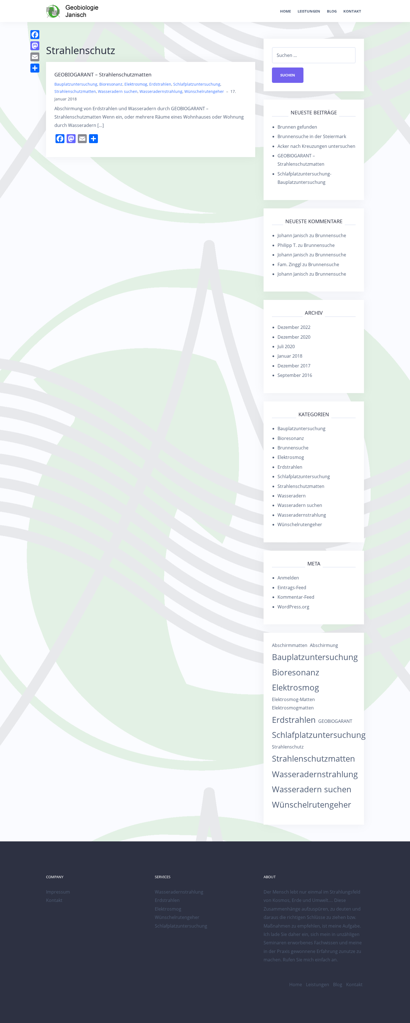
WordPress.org (293, 607)
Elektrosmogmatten (293, 708)
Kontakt (352, 11)
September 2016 (295, 375)
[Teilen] (34, 68)
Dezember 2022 (294, 327)
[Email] (34, 56)
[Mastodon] (34, 45)
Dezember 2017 (294, 366)
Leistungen (309, 11)
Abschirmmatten (289, 645)
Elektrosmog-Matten (293, 699)
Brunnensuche (330, 235)
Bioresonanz (110, 84)
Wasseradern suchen (118, 91)
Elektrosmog (135, 84)
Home (285, 11)
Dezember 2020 (294, 337)
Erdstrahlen (160, 84)
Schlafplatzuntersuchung (196, 84)
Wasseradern (292, 496)
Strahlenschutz (287, 747)
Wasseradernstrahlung (160, 91)
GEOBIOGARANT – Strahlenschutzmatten (102, 74)
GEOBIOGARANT (335, 721)
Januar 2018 (290, 356)
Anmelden (288, 578)
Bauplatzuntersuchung (75, 84)
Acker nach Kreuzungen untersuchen (316, 146)
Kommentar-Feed (296, 597)
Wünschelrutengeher (204, 91)
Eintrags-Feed (292, 587)
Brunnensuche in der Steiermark (312, 136)
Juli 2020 (286, 346)
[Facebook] (34, 34)
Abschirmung (324, 645)
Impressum (58, 892)
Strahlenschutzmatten (75, 91)
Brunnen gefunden (297, 127)
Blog (332, 11)
